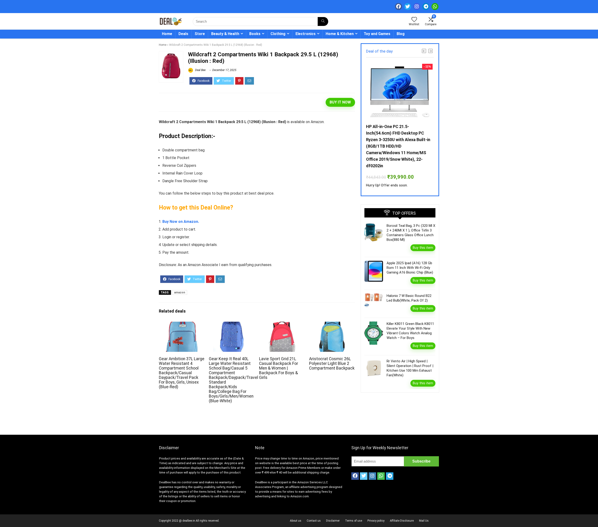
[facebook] (398, 6)
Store (200, 34)
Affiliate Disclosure (402, 520)
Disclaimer (333, 520)
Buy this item (423, 247)
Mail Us (424, 520)
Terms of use (353, 520)
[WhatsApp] (434, 6)
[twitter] (407, 6)
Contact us (314, 520)
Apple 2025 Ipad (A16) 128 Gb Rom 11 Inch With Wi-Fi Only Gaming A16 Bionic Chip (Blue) (410, 267)
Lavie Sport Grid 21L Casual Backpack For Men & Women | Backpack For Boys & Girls (278, 368)
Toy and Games (377, 34)
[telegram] (425, 6)
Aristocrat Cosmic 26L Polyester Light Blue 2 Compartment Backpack (332, 363)
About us (295, 520)
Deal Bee (200, 70)
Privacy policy (375, 520)
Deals (183, 34)
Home (167, 34)
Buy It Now (340, 102)
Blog (401, 34)
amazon (179, 292)
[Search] (323, 21)
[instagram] (416, 6)
